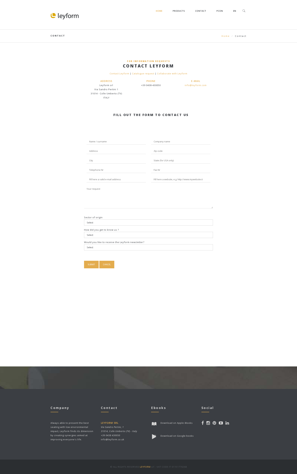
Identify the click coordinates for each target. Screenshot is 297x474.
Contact (200, 10)
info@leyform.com (196, 85)
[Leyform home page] (65, 14)
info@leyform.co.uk (112, 439)
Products (179, 10)
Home (159, 10)
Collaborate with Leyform (172, 73)
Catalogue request (143, 73)
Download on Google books (177, 435)
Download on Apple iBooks (177, 422)
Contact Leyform (119, 73)
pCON (220, 10)
